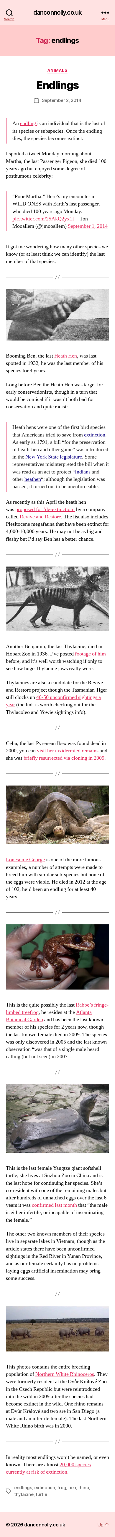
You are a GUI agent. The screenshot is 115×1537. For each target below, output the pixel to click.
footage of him (90, 653)
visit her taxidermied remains (67, 750)
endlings (23, 1487)
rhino (83, 1487)
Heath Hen (65, 356)
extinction (94, 435)
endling (28, 123)
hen (72, 1487)
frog (61, 1487)
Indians (83, 471)
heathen (32, 479)
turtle (41, 1494)
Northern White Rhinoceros (64, 1374)
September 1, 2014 (88, 226)
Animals (57, 70)
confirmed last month (54, 1205)
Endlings (57, 85)
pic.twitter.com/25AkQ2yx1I (43, 218)
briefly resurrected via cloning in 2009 (64, 758)
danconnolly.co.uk (57, 12)
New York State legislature (53, 457)
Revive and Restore (40, 516)
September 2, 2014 (61, 100)
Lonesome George (25, 859)
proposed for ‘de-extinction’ (45, 509)
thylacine (24, 1494)
